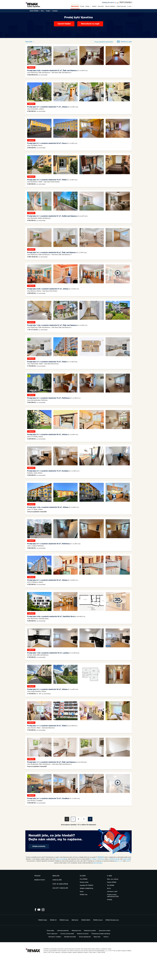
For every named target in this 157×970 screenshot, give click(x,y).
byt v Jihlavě (92, 859)
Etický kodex (50, 930)
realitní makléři (127, 859)
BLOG (109, 888)
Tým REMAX (110, 885)
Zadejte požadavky (38, 846)
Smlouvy (106, 936)
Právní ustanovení (52, 933)
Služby (87, 6)
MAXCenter (75, 920)
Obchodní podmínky (63, 930)
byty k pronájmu (97, 863)
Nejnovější (29, 42)
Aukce (81, 891)
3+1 (121, 861)
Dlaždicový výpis (126, 42)
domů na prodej (61, 859)
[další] (90, 819)
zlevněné (104, 42)
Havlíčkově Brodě (114, 859)
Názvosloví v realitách (55, 936)
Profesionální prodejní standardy (100, 933)
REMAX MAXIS (85, 920)
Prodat (82, 6)
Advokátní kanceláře (70, 936)
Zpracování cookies (104, 930)
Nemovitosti (75, 6)
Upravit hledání (64, 24)
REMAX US (53, 920)
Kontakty (109, 899)
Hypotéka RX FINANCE (86, 885)
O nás (129, 6)
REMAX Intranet (97, 920)
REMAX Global (42, 920)
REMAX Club (83, 894)
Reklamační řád (76, 930)
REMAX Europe (64, 920)
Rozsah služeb (84, 882)
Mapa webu (97, 936)
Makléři (94, 6)
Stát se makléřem (110, 6)
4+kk (127, 861)
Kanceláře (101, 6)
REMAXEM (100, 857)
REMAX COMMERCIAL (86, 888)
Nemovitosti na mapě (90, 24)
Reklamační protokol (90, 930)
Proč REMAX (83, 879)
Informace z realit (112, 891)
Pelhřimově (101, 859)
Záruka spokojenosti (85, 936)
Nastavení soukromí (82, 933)
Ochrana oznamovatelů (67, 933)
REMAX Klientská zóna (112, 920)
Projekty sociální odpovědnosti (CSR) (113, 895)
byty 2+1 (117, 861)
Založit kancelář (121, 6)
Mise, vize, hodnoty (112, 879)
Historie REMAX (111, 882)
